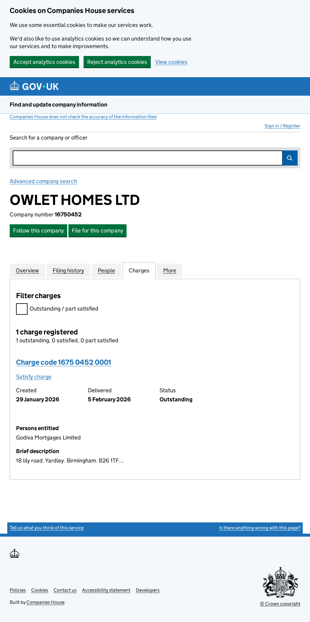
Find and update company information (58, 104)
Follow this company (38, 230)
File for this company (97, 230)
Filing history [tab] (68, 270)
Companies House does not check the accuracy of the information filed (83, 117)
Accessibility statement (106, 590)
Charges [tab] (139, 270)
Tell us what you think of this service (47, 528)
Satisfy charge (33, 376)
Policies (18, 590)
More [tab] (169, 270)
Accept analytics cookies (44, 61)
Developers (148, 590)
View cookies (171, 62)
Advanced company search (43, 181)
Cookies (39, 590)
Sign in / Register (282, 126)
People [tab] (106, 270)
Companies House (45, 602)
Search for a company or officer (48, 137)
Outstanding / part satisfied (64, 308)
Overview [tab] (27, 270)
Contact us (65, 590)
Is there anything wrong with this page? (259, 528)
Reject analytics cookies (117, 61)
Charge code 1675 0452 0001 (63, 362)
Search (290, 158)
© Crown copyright (280, 604)
